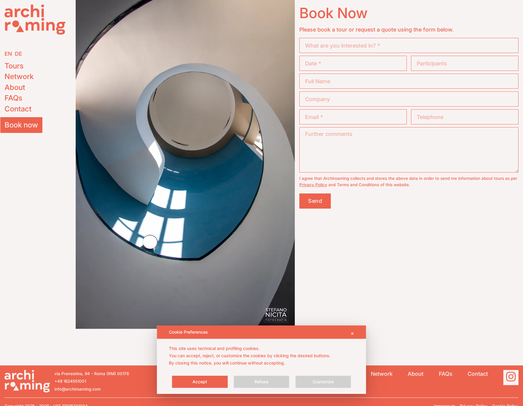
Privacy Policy (313, 184)
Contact (18, 109)
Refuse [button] (261, 381)
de (18, 54)
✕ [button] (352, 333)
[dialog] (261, 359)
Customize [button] (323, 381)
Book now (21, 124)
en (8, 54)
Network (19, 76)
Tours (14, 66)
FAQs (13, 98)
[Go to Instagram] (510, 377)
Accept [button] (199, 381)
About (15, 87)
